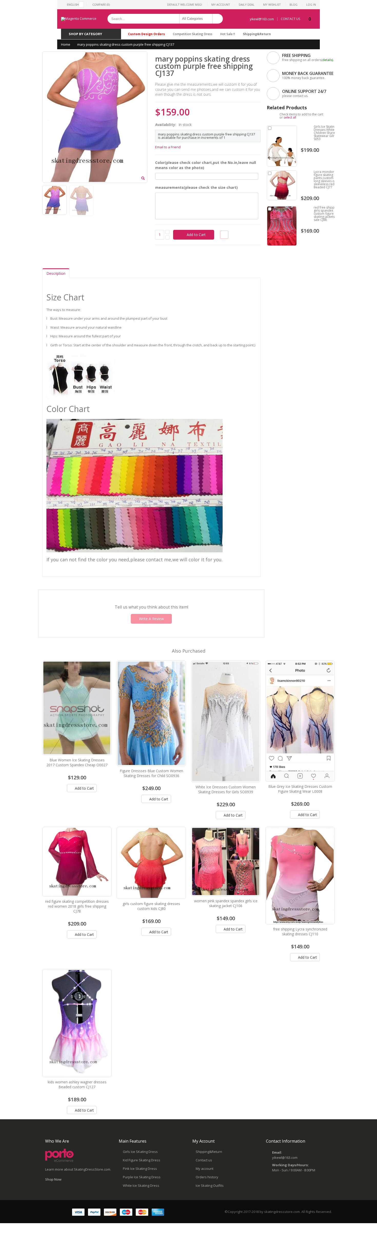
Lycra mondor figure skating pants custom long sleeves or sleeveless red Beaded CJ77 (325, 179)
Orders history (207, 1177)
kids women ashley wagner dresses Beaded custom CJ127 (77, 1084)
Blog (293, 4)
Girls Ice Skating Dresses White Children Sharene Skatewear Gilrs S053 (326, 132)
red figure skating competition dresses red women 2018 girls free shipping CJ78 (77, 906)
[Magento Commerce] (78, 19)
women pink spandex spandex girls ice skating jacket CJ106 (225, 903)
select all (290, 117)
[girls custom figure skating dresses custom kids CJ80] (151, 863)
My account (204, 1168)
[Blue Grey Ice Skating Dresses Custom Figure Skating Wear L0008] (300, 721)
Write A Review (151, 618)
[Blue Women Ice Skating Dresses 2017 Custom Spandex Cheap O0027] (77, 708)
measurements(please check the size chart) (196, 187)
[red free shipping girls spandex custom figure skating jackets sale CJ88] (282, 226)
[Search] (218, 19)
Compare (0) (101, 4)
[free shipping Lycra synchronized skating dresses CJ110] (300, 875)
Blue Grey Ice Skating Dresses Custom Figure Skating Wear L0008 (300, 789)
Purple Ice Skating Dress (142, 1177)
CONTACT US (290, 19)
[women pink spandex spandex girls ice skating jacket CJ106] (225, 861)
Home (65, 44)
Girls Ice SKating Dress (140, 1151)
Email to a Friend (168, 147)
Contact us (204, 1160)
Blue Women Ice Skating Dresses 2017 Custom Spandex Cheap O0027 (76, 762)
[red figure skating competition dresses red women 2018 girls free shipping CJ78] (77, 862)
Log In (311, 4)
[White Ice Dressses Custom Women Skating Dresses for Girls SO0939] (225, 721)
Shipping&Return (257, 34)
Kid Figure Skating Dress (141, 1160)
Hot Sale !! (227, 34)
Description (55, 273)
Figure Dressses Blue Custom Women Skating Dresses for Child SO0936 (151, 773)
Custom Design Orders (146, 34)
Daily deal (246, 4)
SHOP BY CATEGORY (85, 34)
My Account (220, 4)
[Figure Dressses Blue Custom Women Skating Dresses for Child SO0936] (151, 713)
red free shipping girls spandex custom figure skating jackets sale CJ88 (326, 213)
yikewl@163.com (262, 19)
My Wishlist (272, 4)
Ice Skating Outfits (210, 1185)
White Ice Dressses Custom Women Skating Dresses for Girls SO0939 (226, 789)
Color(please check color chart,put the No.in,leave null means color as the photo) (205, 165)
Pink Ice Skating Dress (140, 1168)
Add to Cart (84, 788)
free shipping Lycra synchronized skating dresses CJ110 (300, 931)
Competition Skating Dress (192, 34)
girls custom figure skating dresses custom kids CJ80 (151, 906)
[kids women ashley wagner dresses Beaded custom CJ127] (77, 1023)
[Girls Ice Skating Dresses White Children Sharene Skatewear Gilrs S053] (282, 145)
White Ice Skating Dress (141, 1185)
